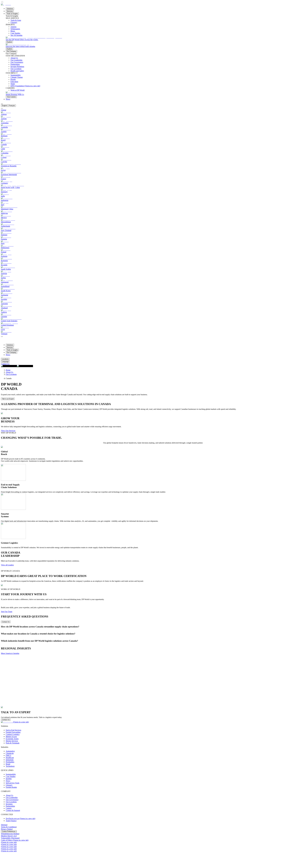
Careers (8, 808)
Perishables (10, 762)
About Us (9, 372)
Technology (10, 766)
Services (10, 11)
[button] (153, 626)
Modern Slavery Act (8, 836)
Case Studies (10, 776)
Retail (8, 764)
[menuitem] (4, 105)
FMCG (8, 755)
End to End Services (13, 730)
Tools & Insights (12, 14)
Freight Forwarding (13, 732)
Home (8, 370)
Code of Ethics (14, 840)
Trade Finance (11, 821)
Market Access (11, 737)
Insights (9, 779)
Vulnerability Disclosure (10, 838)
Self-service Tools (12, 783)
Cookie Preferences (9, 831)
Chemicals (10, 753)
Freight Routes (11, 787)
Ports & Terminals (12, 743)
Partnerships (10, 806)
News (8, 99)
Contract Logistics (12, 734)
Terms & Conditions (8, 827)
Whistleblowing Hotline (10, 834)
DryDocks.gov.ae (20, 819)
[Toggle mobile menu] (2, 336)
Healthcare (10, 758)
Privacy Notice (6, 829)
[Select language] (2, 103)
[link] (155, 39)
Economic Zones (12, 739)
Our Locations (11, 374)
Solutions (10, 9)
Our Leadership (12, 797)
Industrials (10, 760)
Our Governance (12, 800)
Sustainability (11, 774)
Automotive (10, 751)
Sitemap (4, 825)
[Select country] (2, 108)
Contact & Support (13, 810)
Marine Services (12, 741)
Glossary (9, 785)
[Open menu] (2, 336)
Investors (9, 804)
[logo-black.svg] (6, 4)
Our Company (11, 51)
